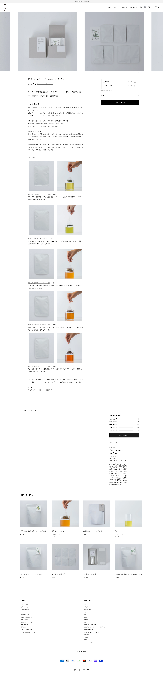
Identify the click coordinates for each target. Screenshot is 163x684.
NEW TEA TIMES (25, 614)
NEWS (109, 7)
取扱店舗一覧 (24, 619)
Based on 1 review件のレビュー (45, 84)
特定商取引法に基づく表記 (28, 632)
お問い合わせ (24, 607)
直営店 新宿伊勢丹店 (26, 617)
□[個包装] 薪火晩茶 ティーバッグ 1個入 (40, 324)
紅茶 (85, 622)
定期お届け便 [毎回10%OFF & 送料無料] (94, 627)
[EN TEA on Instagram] (84, 670)
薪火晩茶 (86, 619)
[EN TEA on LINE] (88, 670)
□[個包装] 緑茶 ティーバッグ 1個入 (38, 238)
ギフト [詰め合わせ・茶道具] (91, 632)
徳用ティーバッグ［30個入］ (91, 624)
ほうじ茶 (86, 617)
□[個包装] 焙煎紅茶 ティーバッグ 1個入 (40, 366)
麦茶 (85, 612)
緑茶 (85, 614)
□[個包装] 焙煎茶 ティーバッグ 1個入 (39, 283)
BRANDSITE (133, 7)
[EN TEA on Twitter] (75, 670)
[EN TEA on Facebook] (79, 670)
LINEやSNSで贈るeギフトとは (107, 90)
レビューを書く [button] (124, 435)
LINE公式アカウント (26, 609)
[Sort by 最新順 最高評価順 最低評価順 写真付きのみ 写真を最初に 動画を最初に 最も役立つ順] (115, 442)
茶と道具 (86, 637)
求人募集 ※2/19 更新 (27, 622)
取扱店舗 (124, 7)
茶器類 (85, 639)
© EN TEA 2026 (81, 651)
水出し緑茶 (87, 607)
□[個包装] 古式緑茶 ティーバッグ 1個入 (40, 194)
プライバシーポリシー (26, 629)
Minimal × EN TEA (89, 629)
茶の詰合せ (87, 634)
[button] (134, 73)
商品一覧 (116, 7)
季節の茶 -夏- (87, 609)
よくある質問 (24, 604)
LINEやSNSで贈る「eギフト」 (92, 642)
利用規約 (23, 627)
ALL (85, 604)
